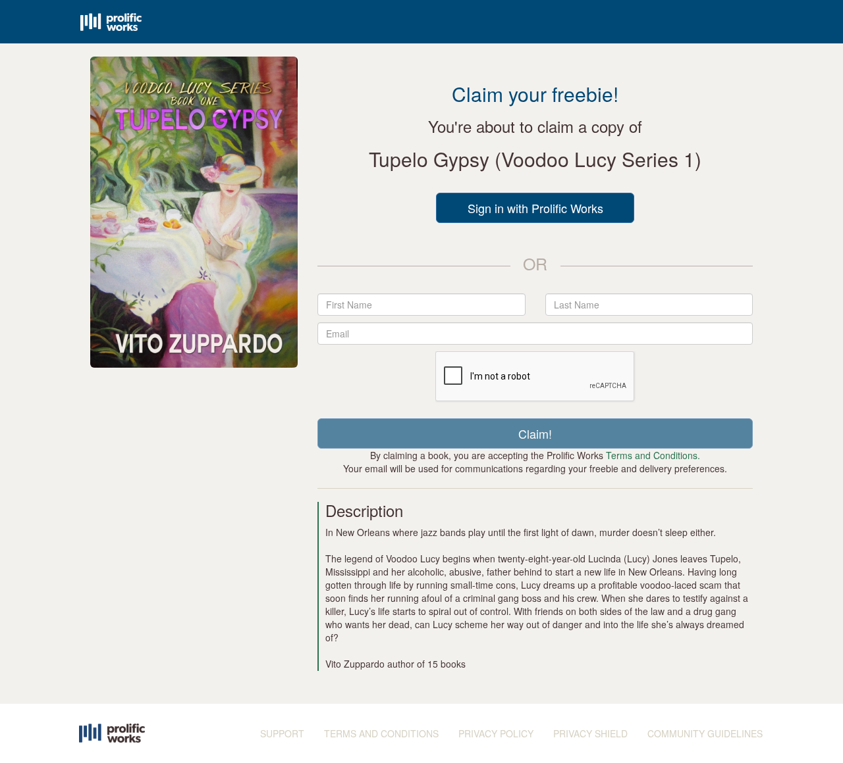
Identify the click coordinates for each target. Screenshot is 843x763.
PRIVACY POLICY (495, 733)
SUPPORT (282, 733)
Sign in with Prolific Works (535, 207)
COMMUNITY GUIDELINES (705, 733)
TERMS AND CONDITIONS (381, 733)
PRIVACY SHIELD (590, 733)
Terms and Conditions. (653, 455)
